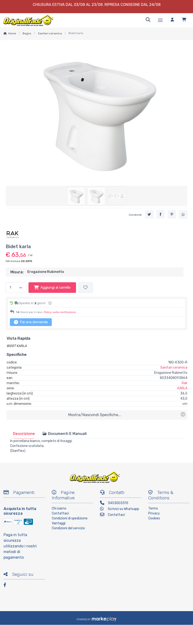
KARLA (182, 388)
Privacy (154, 513)
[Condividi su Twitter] (149, 214)
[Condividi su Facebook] (160, 214)
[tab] (24, 433)
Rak (184, 383)
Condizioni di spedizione (70, 518)
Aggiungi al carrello (55, 287)
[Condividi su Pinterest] (172, 214)
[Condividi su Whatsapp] (183, 214)
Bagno (27, 33)
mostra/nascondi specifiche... (94, 415)
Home (12, 33)
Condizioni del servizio (68, 528)
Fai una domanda (33, 322)
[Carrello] (184, 20)
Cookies (154, 518)
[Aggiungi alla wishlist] (85, 287)
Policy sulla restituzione (60, 312)
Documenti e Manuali (67, 433)
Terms (153, 508)
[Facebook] (7, 586)
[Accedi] (172, 20)
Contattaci (60, 513)
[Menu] (160, 20)
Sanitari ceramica (50, 33)
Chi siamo (59, 508)
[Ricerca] (148, 20)
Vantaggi (58, 523)
